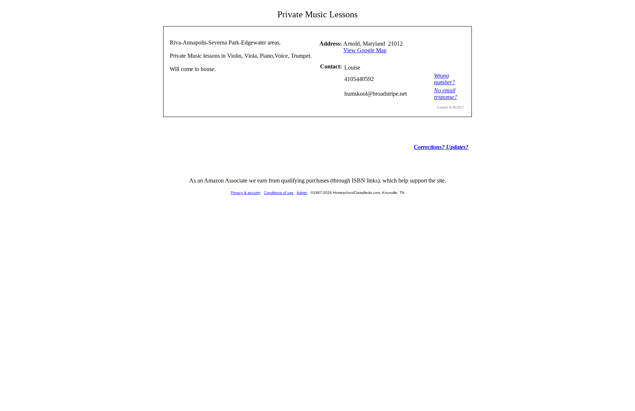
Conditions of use (279, 193)
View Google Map (365, 50)
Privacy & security (246, 193)
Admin (302, 193)
